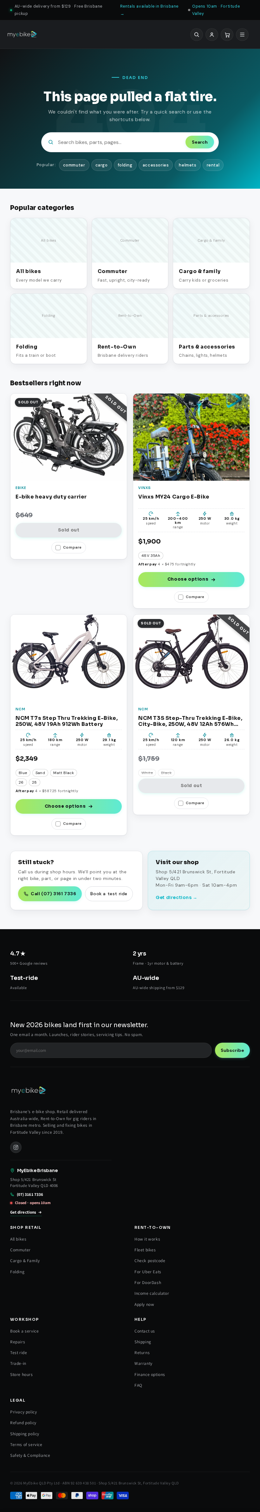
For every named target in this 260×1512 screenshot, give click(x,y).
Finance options (149, 1374)
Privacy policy (23, 1412)
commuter (74, 165)
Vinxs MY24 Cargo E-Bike (174, 497)
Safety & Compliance (30, 1455)
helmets (187, 165)
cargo (101, 165)
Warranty (143, 1363)
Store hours (21, 1374)
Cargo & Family (25, 1260)
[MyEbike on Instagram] (16, 1147)
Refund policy (23, 1422)
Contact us (144, 1331)
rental (213, 165)
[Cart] (227, 34)
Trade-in (18, 1363)
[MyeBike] (22, 34)
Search (200, 142)
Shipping (142, 1342)
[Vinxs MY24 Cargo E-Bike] (191, 437)
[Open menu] (242, 34)
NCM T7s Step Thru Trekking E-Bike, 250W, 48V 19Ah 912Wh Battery (67, 721)
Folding (17, 1271)
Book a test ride (108, 893)
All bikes (18, 1239)
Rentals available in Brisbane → (149, 10)
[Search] (196, 34)
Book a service (24, 1331)
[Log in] (211, 34)
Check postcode (149, 1260)
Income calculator (151, 1293)
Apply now (144, 1304)
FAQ (138, 1385)
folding (125, 165)
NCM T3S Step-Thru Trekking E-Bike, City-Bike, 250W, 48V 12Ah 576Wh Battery (190, 721)
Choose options (187, 579)
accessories (156, 165)
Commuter (20, 1250)
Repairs (17, 1342)
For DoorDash (147, 1282)
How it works (147, 1239)
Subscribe (232, 1050)
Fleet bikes (145, 1250)
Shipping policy (24, 1434)
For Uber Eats (147, 1271)
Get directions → (177, 897)
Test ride (18, 1352)
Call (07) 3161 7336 (53, 893)
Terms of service (26, 1444)
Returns (142, 1352)
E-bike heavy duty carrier (51, 497)
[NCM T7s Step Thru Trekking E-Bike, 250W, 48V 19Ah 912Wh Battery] (68, 658)
